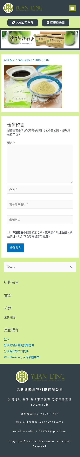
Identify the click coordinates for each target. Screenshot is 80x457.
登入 (7, 339)
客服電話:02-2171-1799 (40, 414)
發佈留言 (9, 60)
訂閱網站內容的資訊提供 (19, 345)
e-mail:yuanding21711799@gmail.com (40, 431)
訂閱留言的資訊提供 (16, 351)
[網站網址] (40, 220)
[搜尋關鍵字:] (40, 266)
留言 (11, 142)
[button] (72, 8)
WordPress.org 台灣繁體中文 (21, 357)
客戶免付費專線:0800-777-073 (40, 422)
